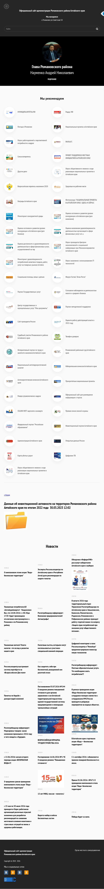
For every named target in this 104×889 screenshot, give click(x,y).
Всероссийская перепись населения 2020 (33, 186)
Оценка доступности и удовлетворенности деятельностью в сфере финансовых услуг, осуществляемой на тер (33, 246)
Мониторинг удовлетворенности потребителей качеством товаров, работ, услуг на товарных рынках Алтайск (32, 262)
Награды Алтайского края (27, 201)
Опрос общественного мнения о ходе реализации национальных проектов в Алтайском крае (80, 171)
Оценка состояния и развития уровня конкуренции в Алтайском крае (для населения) (79, 216)
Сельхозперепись (24, 156)
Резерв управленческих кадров (29, 396)
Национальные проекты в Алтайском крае (81, 126)
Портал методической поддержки (78, 306)
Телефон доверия (72, 336)
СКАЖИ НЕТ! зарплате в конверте (30, 411)
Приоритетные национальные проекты (80, 381)
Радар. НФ (69, 112)
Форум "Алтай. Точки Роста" (76, 277)
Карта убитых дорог (25, 455)
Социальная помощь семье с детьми (31, 277)
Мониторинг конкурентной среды (30, 216)
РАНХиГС (69, 141)
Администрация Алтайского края (30, 440)
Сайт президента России (26, 321)
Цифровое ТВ (71, 455)
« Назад (7, 495)
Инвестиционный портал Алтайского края (81, 426)
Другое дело (22, 171)
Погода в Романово (25, 126)
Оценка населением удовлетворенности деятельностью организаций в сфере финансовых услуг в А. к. (80, 231)
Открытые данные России (75, 440)
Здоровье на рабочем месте (76, 186)
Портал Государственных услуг (29, 292)
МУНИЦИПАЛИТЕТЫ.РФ (26, 112)
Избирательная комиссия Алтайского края (81, 366)
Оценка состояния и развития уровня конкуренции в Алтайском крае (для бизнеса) (31, 231)
